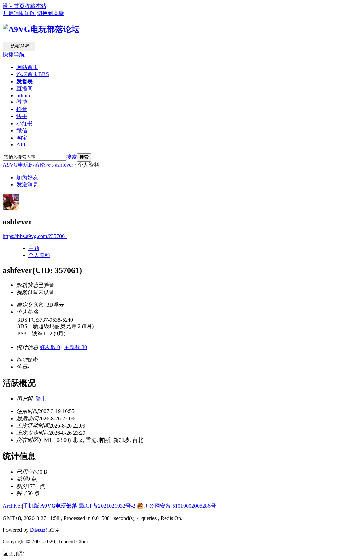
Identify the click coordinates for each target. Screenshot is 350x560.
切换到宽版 (50, 13)
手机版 (31, 506)
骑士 (41, 399)
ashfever (64, 165)
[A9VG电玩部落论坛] (41, 29)
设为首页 (14, 6)
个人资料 (39, 255)
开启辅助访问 (19, 13)
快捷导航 (14, 54)
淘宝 (21, 138)
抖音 (21, 109)
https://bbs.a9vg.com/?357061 (35, 236)
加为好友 (27, 177)
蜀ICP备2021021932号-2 (107, 506)
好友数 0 (50, 347)
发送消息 (27, 184)
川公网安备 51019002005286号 (180, 506)
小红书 (24, 123)
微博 (21, 102)
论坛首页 (32, 74)
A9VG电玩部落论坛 (27, 165)
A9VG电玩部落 (58, 506)
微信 (21, 131)
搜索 (71, 157)
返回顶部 (14, 553)
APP (21, 145)
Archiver (12, 506)
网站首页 (27, 67)
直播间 (24, 89)
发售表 (24, 81)
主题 (33, 248)
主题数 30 (75, 347)
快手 (21, 116)
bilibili (23, 95)
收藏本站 (35, 6)
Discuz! (38, 530)
